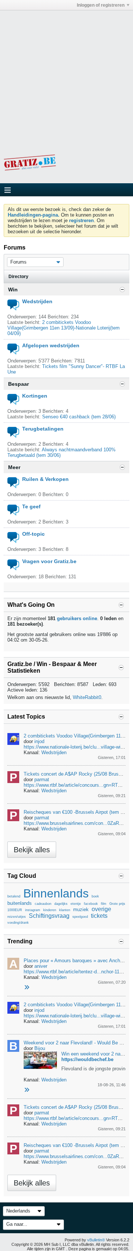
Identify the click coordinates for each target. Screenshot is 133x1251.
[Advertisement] (66, 77)
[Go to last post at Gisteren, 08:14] (27, 987)
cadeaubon (43, 904)
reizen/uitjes (16, 917)
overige (101, 909)
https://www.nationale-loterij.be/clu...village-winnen (77, 747)
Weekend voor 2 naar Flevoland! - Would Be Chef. (77, 1043)
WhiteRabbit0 (87, 697)
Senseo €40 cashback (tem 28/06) (79, 416)
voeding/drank (18, 922)
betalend (13, 896)
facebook (91, 904)
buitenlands (19, 903)
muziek (81, 909)
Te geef (31, 506)
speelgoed (80, 917)
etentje (76, 904)
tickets (99, 916)
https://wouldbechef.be (87, 1059)
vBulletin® (96, 1240)
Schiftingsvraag (49, 916)
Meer (14, 467)
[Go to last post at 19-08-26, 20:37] (27, 1090)
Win (13, 289)
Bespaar (18, 384)
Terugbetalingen (43, 429)
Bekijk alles (32, 850)
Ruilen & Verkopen (45, 479)
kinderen (49, 910)
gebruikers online (77, 618)
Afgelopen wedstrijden (50, 345)
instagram (32, 910)
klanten (64, 910)
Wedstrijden (37, 301)
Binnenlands (56, 893)
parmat (41, 779)
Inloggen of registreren (101, 5)
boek (95, 896)
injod (39, 741)
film (103, 904)
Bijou (39, 1048)
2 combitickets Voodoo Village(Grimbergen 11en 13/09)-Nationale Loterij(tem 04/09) (63, 328)
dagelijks (61, 904)
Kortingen (34, 396)
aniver (40, 966)
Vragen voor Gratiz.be (49, 561)
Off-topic (33, 534)
